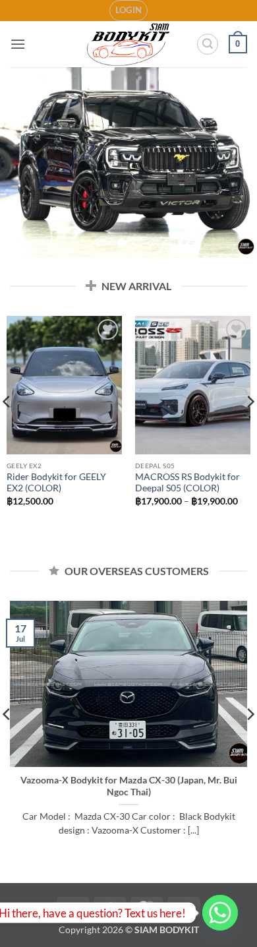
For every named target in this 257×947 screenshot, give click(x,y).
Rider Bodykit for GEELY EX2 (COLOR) (56, 483)
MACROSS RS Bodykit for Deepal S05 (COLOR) (187, 483)
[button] (128, 10)
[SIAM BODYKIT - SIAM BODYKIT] (129, 44)
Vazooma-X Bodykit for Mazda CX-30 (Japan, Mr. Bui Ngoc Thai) (128, 786)
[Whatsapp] (220, 913)
